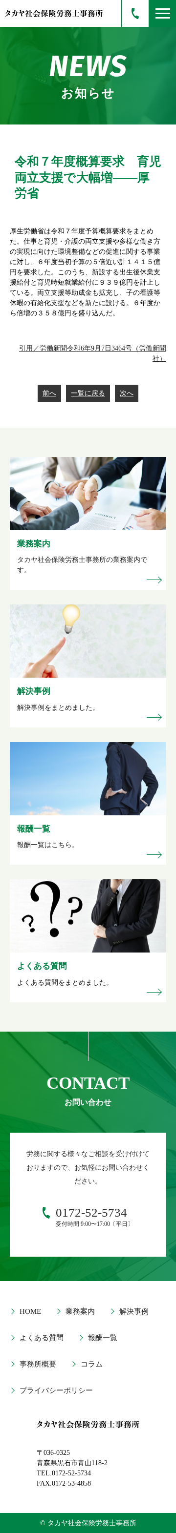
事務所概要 (38, 1364)
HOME (30, 1311)
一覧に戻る (88, 393)
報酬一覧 (102, 1338)
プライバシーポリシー (56, 1390)
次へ (126, 393)
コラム (92, 1364)
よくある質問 (42, 1338)
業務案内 (80, 1311)
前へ (49, 393)
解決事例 (134, 1311)
